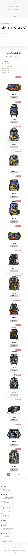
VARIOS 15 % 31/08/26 (7, 66)
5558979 (14, 342)
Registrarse (14, 13)
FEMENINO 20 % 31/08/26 (7, 68)
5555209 (14, 367)
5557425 (14, 169)
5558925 (14, 268)
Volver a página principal (7, 49)
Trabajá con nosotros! (14, 9)
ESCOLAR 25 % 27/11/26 (7, 63)
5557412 (14, 144)
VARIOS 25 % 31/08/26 (7, 65)
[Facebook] (12, 2)
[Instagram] (15, 2)
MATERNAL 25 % (6, 70)
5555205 (14, 442)
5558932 (14, 293)
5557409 (14, 119)
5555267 (14, 392)
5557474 (14, 218)
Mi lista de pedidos (14, 6)
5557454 (14, 194)
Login (14, 16)
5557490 (14, 243)
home (3, 48)
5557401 (14, 94)
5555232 (14, 466)
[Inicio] (14, 27)
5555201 (14, 417)
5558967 (14, 318)
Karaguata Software (17, 552)
